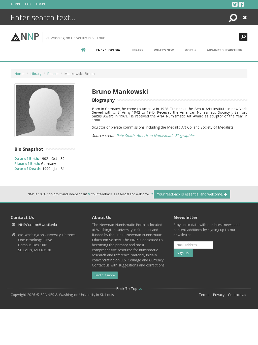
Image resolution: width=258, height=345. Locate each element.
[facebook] (241, 4)
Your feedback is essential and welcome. (190, 194)
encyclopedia (108, 50)
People (52, 73)
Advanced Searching (224, 50)
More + (190, 50)
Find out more (105, 275)
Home (19, 73)
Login (40, 4)
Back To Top (127, 288)
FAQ (28, 4)
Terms (204, 294)
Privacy (218, 294)
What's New (164, 50)
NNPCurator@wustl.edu (37, 224)
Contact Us (237, 294)
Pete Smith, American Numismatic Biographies (155, 135)
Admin (15, 4)
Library (137, 50)
